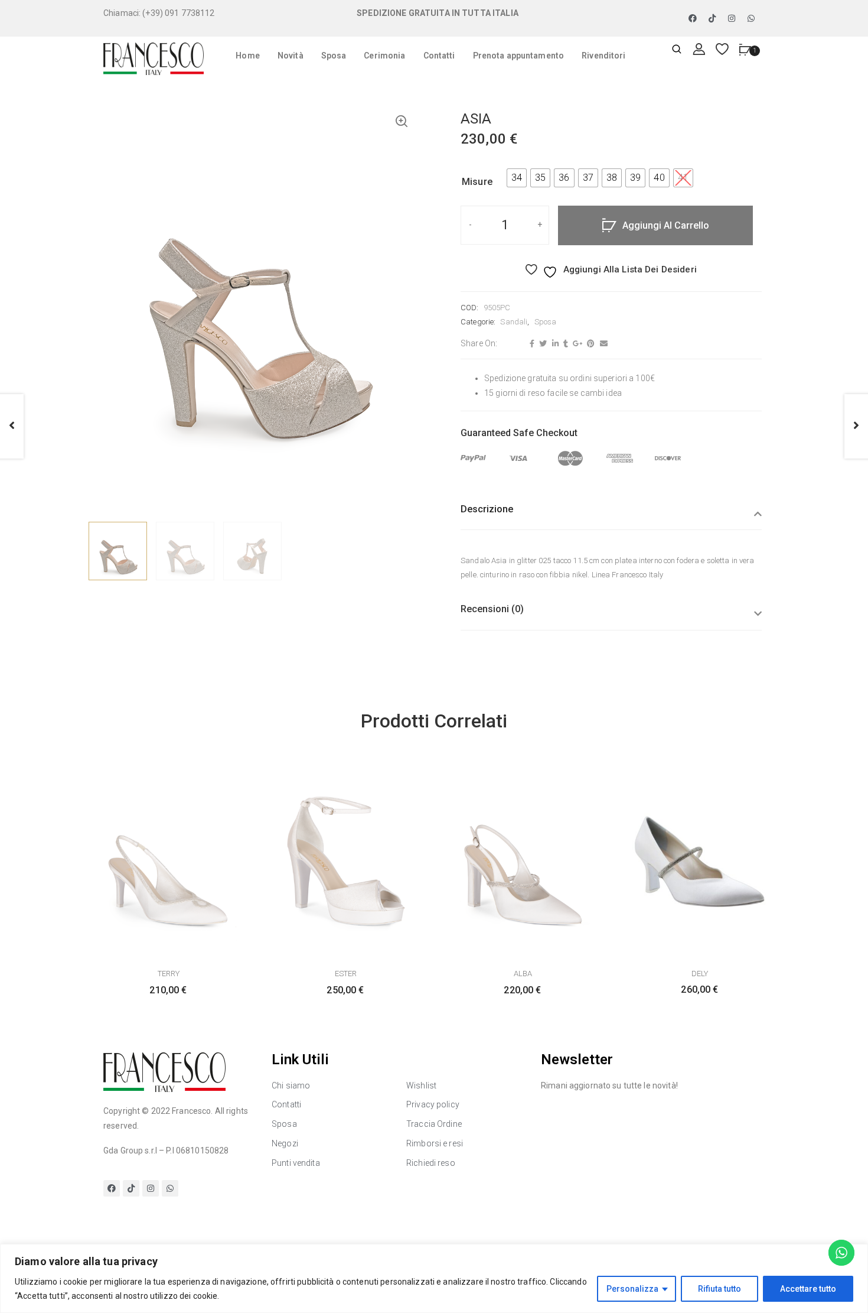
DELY (699, 973)
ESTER (346, 973)
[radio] (516, 178)
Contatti (439, 55)
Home (248, 55)
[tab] (611, 516)
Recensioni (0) (492, 609)
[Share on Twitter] (541, 344)
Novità (291, 55)
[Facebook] (692, 18)
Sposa (334, 55)
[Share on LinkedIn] (554, 344)
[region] (434, 1278)
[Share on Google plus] (576, 344)
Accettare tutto (808, 1289)
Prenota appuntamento (518, 55)
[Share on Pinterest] (589, 344)
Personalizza (632, 1289)
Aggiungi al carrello (665, 225)
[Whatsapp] (751, 18)
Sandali (513, 321)
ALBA (523, 973)
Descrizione (487, 509)
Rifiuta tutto (719, 1289)
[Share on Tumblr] (564, 344)
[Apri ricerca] (677, 50)
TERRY (169, 973)
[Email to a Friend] (602, 344)
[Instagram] (731, 18)
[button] (401, 122)
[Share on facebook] (530, 344)
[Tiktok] (712, 18)
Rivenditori (603, 55)
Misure (477, 181)
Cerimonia (384, 55)
